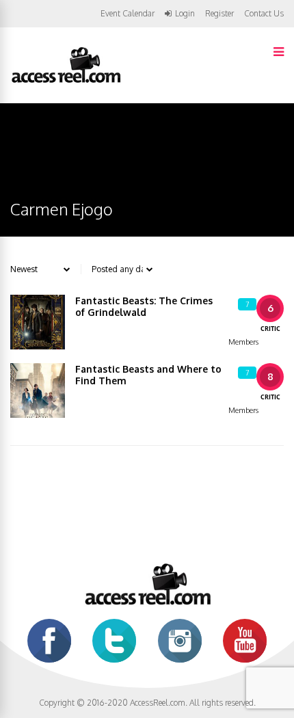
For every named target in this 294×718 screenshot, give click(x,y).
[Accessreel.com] (65, 82)
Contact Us (264, 13)
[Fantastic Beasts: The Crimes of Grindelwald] (37, 322)
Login (185, 14)
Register (219, 14)
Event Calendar (128, 13)
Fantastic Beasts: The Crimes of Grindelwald (144, 306)
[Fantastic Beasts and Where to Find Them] (37, 390)
